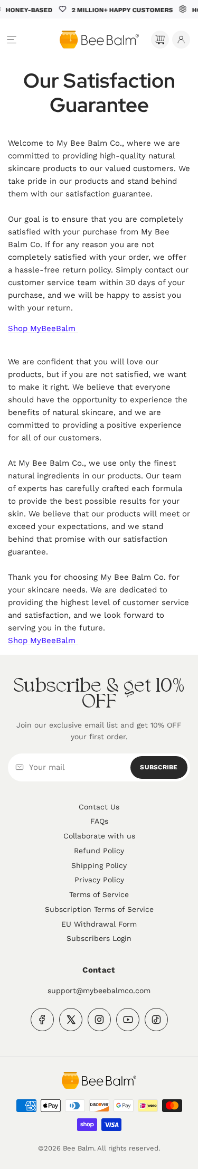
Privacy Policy (99, 879)
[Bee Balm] (99, 1080)
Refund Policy (99, 850)
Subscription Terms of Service (99, 909)
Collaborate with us (99, 836)
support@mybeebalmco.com (99, 990)
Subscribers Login (99, 938)
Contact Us (99, 807)
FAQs (99, 821)
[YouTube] (127, 1019)
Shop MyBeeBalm (43, 328)
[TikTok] (156, 1019)
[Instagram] (99, 1019)
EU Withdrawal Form (99, 924)
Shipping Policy (99, 865)
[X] (70, 1019)
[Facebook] (42, 1019)
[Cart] (160, 40)
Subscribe (158, 767)
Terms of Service (99, 894)
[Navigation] (11, 39)
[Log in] (181, 40)
